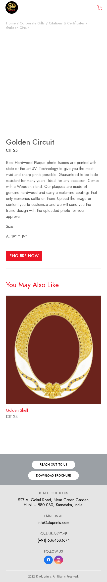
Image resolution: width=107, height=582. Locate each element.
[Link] (11, 7)
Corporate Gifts (32, 23)
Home (11, 23)
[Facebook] (48, 560)
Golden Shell (17, 410)
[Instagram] (58, 560)
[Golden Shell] (53, 298)
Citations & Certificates (67, 23)
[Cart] (100, 7)
